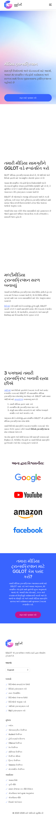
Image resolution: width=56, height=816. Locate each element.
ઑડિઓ (7, 390)
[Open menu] (48, 5)
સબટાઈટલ (19, 399)
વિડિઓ (7, 306)
